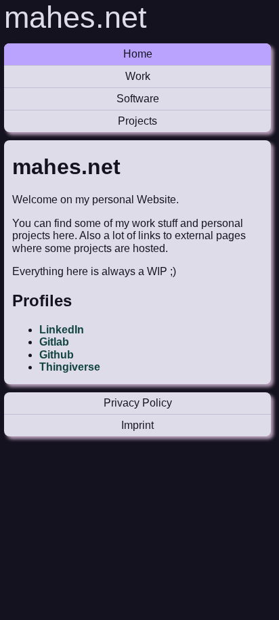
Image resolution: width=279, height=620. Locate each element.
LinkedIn (61, 329)
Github (56, 354)
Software (137, 98)
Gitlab (54, 342)
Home (137, 54)
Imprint (137, 425)
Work (137, 76)
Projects (137, 121)
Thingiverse (69, 367)
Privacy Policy (138, 403)
